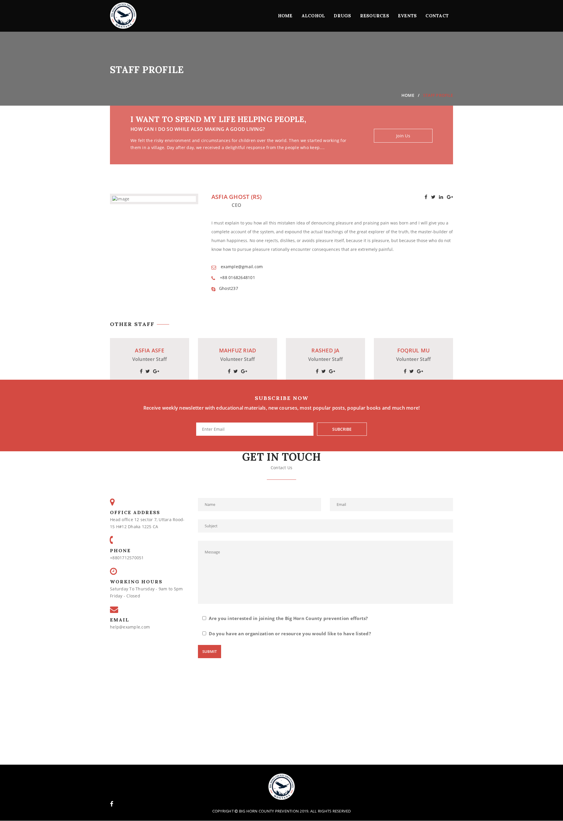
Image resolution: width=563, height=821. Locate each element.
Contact (437, 15)
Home (285, 15)
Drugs (342, 15)
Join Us (403, 135)
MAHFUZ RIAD (237, 351)
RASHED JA (325, 351)
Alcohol (313, 15)
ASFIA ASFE (149, 351)
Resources (374, 15)
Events (407, 15)
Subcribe (342, 429)
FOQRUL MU (413, 351)
